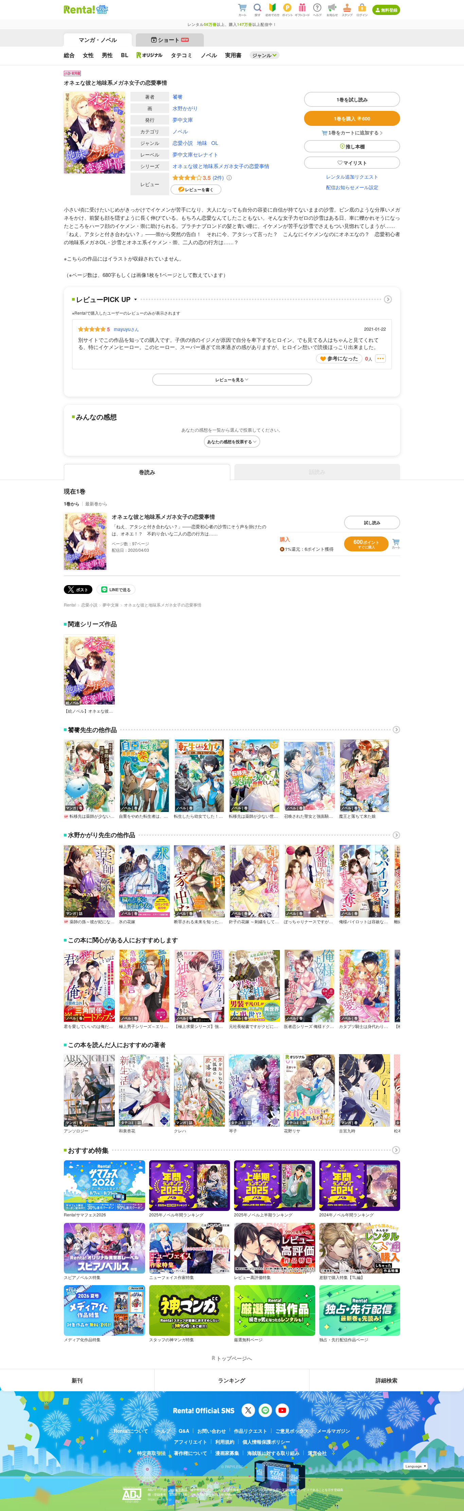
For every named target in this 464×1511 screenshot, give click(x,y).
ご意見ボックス (292, 1430)
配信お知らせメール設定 (352, 187)
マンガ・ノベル (98, 40)
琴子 (233, 1130)
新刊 (77, 1380)
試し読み (372, 522)
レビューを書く (199, 189)
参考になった (342, 358)
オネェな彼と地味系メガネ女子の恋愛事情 (221, 165)
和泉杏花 (127, 1130)
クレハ (180, 1130)
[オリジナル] (150, 55)
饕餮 (178, 96)
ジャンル (261, 55)
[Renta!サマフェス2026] (101, 9)
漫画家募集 (227, 1452)
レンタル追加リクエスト (352, 176)
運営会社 (317, 1452)
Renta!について (131, 1430)
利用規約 (224, 1441)
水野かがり (185, 108)
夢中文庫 (183, 119)
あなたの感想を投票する (229, 441)
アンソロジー (76, 1130)
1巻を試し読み (352, 99)
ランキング (231, 1380)
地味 (202, 142)
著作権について (190, 1452)
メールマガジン (333, 1430)
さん (126, 329)
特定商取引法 (151, 1452)
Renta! (70, 605)
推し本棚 (355, 146)
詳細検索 (386, 1380)
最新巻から (96, 503)
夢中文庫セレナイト (195, 154)
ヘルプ (163, 1430)
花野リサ (292, 1130)
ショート (173, 40)
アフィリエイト (190, 1441)
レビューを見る (229, 380)
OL (214, 142)
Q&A (184, 1430)
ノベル (180, 131)
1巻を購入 (352, 118)
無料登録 (389, 10)
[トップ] (79, 9)
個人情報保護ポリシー (266, 1441)
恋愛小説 (183, 142)
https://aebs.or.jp (160, 1499)
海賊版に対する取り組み (273, 1452)
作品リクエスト (250, 1430)
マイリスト (355, 162)
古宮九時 (347, 1130)
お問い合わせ (211, 1430)
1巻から (71, 503)
